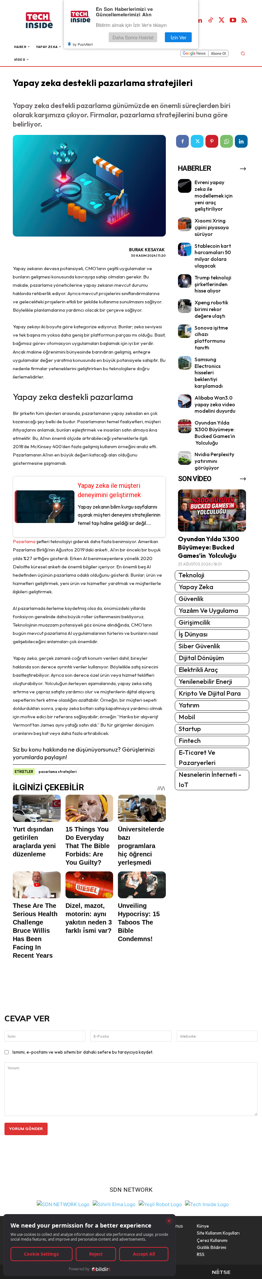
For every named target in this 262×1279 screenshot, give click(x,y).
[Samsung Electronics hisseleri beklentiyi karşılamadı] (185, 363)
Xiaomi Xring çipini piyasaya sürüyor (212, 227)
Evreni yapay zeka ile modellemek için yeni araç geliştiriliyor (214, 195)
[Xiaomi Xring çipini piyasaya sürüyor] (185, 224)
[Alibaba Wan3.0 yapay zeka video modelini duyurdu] (185, 401)
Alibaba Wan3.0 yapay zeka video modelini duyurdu (215, 404)
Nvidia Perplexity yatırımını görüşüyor (214, 461)
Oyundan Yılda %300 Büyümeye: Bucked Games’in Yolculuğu (215, 432)
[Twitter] (222, 20)
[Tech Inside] (207, 1203)
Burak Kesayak (147, 250)
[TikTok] (210, 20)
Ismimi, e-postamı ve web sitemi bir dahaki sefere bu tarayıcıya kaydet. (82, 1052)
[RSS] (244, 20)
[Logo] (46, 20)
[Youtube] (233, 20)
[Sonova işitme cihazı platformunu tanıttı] (185, 331)
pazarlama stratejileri (58, 771)
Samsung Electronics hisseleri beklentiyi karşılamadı (209, 372)
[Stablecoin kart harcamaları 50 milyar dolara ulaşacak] (185, 249)
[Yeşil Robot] (160, 1203)
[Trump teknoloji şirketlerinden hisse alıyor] (185, 281)
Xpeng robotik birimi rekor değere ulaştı (211, 309)
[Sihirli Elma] (114, 1203)
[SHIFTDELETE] (63, 1203)
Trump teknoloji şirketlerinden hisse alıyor (213, 284)
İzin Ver (178, 37)
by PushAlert (83, 44)
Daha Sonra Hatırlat (132, 37)
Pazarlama (24, 541)
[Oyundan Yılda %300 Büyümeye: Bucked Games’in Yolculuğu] (185, 426)
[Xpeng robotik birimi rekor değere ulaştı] (185, 306)
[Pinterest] (211, 141)
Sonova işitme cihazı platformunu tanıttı (211, 337)
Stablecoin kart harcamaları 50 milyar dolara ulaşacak (213, 256)
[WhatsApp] (226, 141)
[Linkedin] (199, 20)
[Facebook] (182, 141)
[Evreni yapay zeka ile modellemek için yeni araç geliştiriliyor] (185, 186)
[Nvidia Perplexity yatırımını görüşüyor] (185, 458)
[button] (242, 53)
